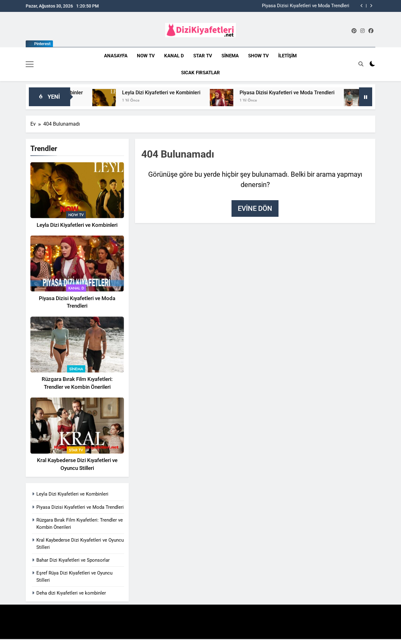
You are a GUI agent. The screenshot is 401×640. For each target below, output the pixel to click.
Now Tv (146, 56)
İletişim (287, 56)
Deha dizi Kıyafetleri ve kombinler (71, 593)
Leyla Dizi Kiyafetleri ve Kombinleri (147, 93)
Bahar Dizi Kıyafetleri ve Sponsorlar (73, 560)
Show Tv (258, 56)
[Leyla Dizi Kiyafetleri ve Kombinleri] (90, 100)
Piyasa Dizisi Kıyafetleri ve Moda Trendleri (305, 5)
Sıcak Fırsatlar (200, 72)
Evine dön (255, 208)
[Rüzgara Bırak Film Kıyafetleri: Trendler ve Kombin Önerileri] (341, 100)
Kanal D (174, 56)
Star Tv (202, 56)
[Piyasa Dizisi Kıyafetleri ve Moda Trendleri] (207, 100)
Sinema (230, 56)
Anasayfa (116, 56)
